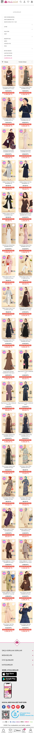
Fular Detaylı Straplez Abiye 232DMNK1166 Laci (9, 119)
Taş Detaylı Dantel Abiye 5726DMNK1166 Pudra (25, 151)
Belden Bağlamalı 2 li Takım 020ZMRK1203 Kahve (8, 561)
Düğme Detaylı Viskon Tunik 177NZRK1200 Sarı (25, 277)
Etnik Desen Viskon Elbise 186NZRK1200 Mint (8, 498)
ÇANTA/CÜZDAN (8, 53)
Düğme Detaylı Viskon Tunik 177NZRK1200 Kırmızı (8, 277)
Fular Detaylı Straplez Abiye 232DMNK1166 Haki (26, 88)
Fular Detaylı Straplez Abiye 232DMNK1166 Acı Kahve (9, 88)
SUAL (5, 46)
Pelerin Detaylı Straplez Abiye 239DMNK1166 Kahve (8, 435)
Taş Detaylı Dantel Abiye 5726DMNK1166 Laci (25, 119)
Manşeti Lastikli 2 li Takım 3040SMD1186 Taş (25, 530)
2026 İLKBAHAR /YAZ (9, 19)
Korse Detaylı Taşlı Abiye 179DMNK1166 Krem (8, 625)
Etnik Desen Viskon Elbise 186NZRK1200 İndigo (25, 498)
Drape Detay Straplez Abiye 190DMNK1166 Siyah (26, 340)
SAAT (5, 33)
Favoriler (10, 732)
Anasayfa (3, 732)
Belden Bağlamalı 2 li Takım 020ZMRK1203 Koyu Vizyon (25, 561)
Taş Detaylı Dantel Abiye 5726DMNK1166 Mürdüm (8, 151)
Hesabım (31, 732)
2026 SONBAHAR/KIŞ (9, 17)
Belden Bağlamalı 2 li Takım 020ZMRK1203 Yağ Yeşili (8, 593)
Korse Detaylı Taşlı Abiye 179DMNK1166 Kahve (25, 593)
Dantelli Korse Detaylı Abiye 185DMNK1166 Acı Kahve (26, 214)
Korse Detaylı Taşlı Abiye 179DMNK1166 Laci (25, 625)
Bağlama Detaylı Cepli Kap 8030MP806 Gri (8, 182)
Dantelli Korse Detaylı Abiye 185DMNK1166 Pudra (26, 246)
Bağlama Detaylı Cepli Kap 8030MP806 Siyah (8, 214)
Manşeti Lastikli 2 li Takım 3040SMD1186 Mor (8, 530)
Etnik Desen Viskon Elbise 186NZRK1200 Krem (25, 467)
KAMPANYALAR (8, 58)
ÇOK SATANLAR (8, 55)
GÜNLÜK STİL (7, 43)
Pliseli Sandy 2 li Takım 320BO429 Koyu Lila (8, 404)
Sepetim (24, 731)
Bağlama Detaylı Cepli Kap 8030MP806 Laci (25, 182)
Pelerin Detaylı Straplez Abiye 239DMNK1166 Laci (25, 435)
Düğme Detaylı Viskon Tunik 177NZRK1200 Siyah (8, 309)
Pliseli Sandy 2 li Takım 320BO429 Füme (25, 404)
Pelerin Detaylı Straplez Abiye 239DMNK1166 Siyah (8, 467)
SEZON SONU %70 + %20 (10, 22)
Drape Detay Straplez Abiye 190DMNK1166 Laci (9, 340)
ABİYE (5, 41)
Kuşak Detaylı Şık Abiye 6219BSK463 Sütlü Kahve (8, 372)
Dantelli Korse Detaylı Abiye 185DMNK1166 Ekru (9, 246)
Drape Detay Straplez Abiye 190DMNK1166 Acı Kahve (26, 309)
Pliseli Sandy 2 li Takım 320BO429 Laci (25, 372)
